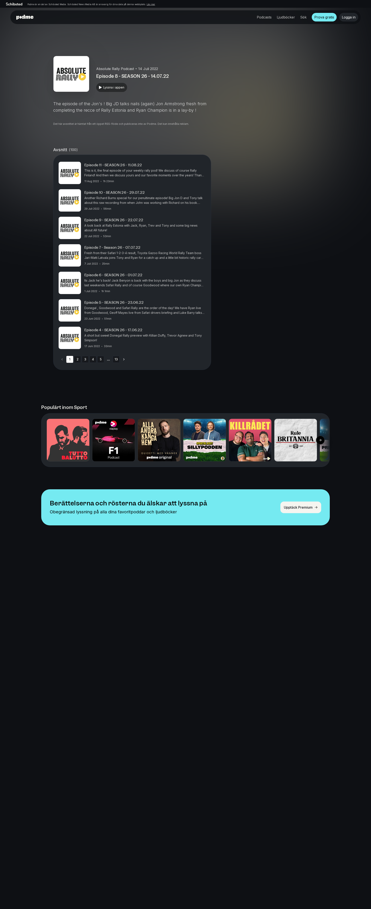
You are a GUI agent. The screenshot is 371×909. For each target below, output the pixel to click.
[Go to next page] (123, 359)
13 (116, 359)
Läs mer (151, 4)
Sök (303, 17)
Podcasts (264, 17)
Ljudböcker (286, 17)
